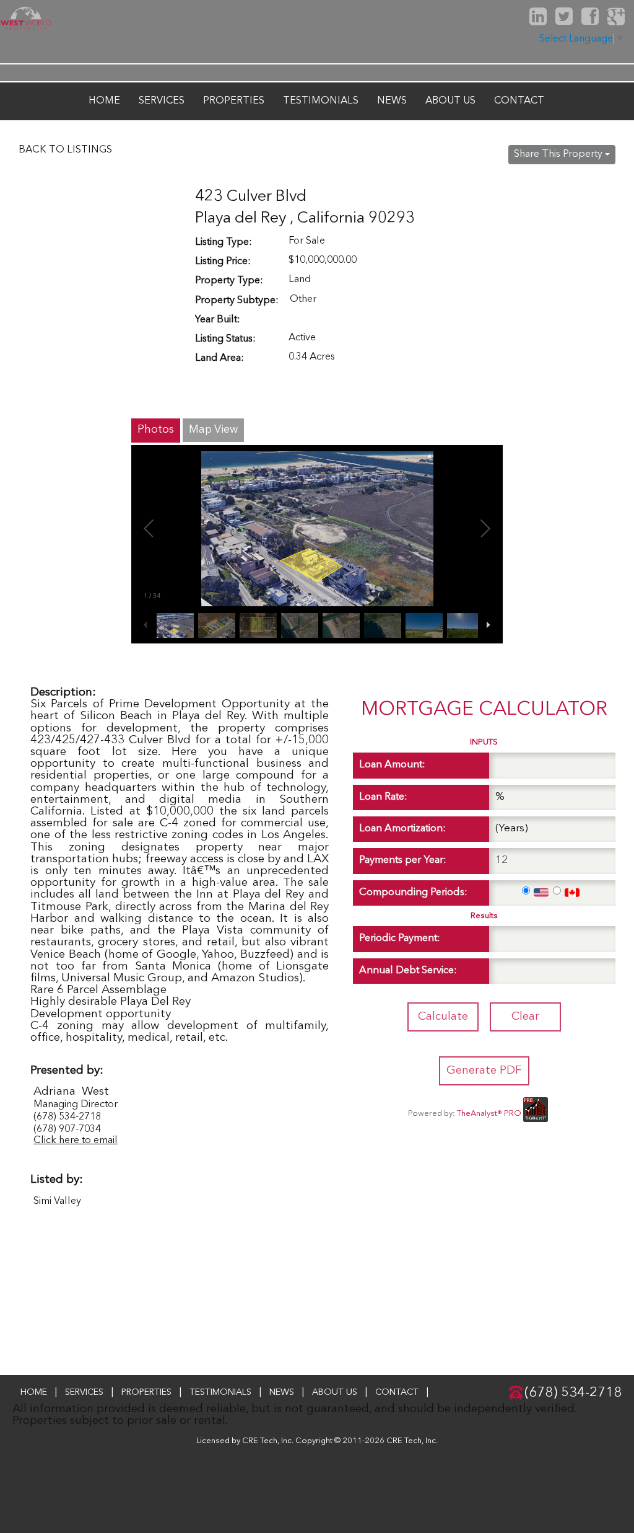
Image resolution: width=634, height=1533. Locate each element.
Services (162, 101)
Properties (233, 101)
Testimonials (320, 101)
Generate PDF (484, 1070)
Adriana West (71, 1091)
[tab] (155, 430)
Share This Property (559, 154)
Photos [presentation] (155, 429)
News (392, 101)
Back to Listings (65, 150)
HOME (104, 101)
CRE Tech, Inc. (412, 1441)
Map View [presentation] (213, 429)
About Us (450, 101)
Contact (519, 101)
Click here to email (75, 1141)
